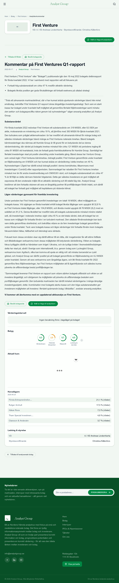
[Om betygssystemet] (81, 340)
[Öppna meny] (5, 4)
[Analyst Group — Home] (59, 4)
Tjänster (66, 532)
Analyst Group (24, 69)
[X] (7, 559)
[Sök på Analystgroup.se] (114, 4)
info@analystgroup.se (14, 553)
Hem (6, 16)
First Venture (22, 16)
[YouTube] (21, 559)
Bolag (13, 16)
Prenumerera (99, 492)
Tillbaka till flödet (14, 57)
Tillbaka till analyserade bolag (21, 454)
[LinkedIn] (14, 559)
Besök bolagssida (35, 57)
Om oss (66, 536)
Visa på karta (74, 564)
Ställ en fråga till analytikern (101, 40)
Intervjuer (66, 524)
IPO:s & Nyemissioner (72, 528)
